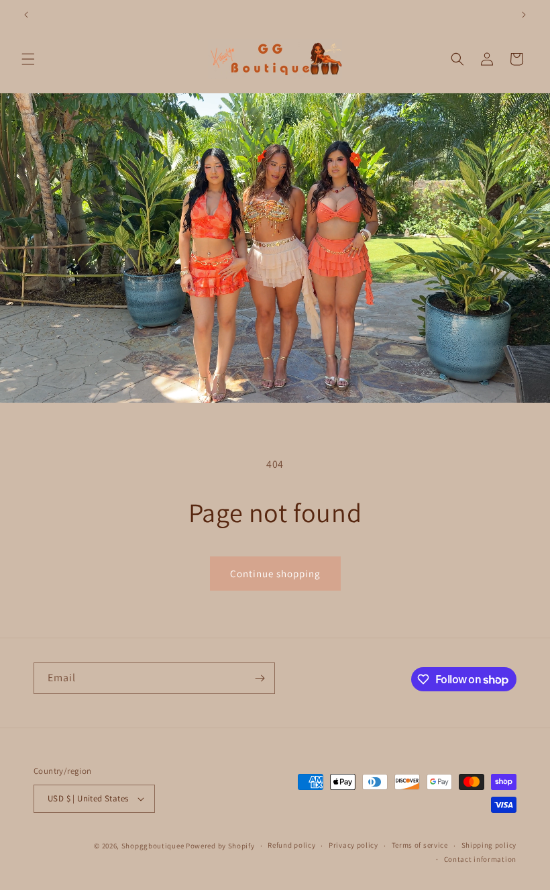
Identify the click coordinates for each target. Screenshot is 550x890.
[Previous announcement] (26, 15)
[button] (28, 59)
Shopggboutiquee (153, 845)
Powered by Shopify (220, 845)
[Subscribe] (259, 678)
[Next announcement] (524, 15)
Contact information (480, 859)
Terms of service (420, 845)
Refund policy (291, 845)
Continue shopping (275, 573)
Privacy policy (353, 845)
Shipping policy (489, 845)
